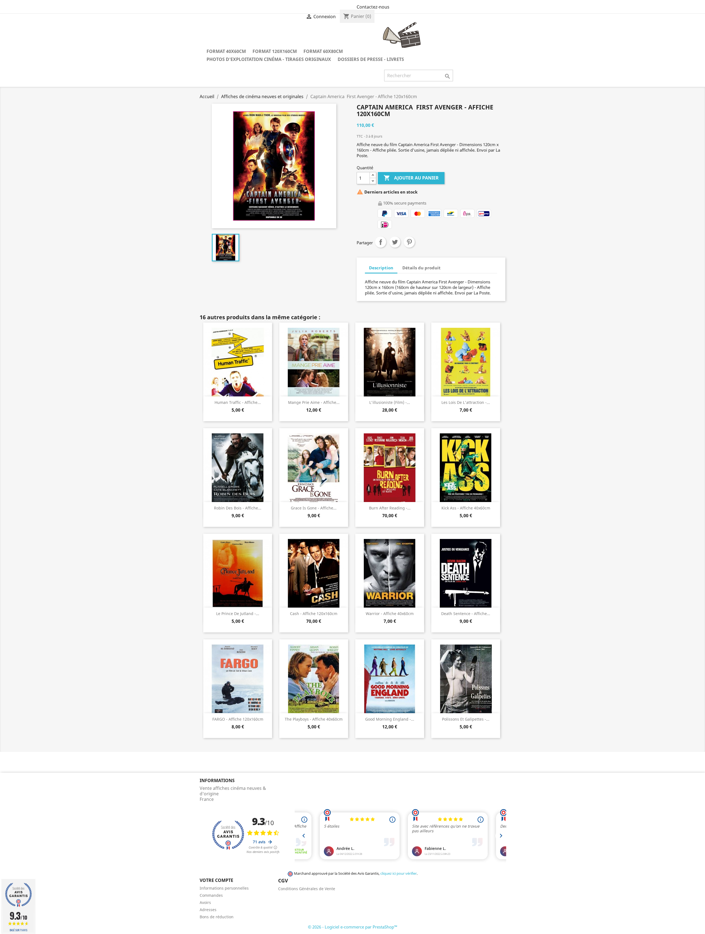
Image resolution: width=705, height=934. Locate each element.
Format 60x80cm (323, 51)
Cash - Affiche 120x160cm (313, 613)
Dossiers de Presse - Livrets (371, 59)
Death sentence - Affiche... (465, 613)
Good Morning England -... (389, 719)
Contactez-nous (373, 7)
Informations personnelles (224, 888)
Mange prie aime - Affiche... (314, 402)
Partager (380, 242)
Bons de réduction (217, 916)
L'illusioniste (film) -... (389, 402)
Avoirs (205, 902)
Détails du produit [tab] (421, 267)
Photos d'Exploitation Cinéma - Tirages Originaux (269, 59)
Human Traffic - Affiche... (238, 402)
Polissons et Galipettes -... (465, 719)
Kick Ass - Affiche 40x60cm (465, 508)
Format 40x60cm (226, 51)
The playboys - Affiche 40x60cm (314, 719)
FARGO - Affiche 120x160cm (237, 719)
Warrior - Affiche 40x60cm (390, 613)
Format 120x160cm (275, 51)
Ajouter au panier (411, 178)
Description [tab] (381, 267)
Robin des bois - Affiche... (237, 508)
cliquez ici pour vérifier (398, 873)
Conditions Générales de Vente (306, 888)
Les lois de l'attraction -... (465, 402)
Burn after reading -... (390, 508)
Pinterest (409, 242)
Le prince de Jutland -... (237, 613)
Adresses (208, 909)
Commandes (211, 895)
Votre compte (216, 880)
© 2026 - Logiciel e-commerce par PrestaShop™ (352, 927)
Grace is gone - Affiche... (314, 508)
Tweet (394, 242)
